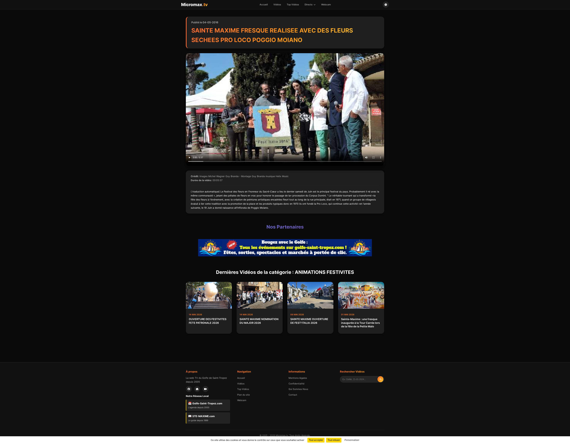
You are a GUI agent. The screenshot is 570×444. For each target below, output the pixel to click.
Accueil (264, 4)
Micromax (194, 4)
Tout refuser (334, 440)
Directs (309, 4)
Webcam (326, 4)
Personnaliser (352, 440)
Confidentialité (296, 383)
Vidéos (277, 4)
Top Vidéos (293, 4)
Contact (293, 394)
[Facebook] (189, 389)
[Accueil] (197, 389)
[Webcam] (205, 389)
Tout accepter (316, 440)
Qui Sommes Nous (298, 389)
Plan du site (243, 394)
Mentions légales (298, 378)
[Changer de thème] (386, 4)
